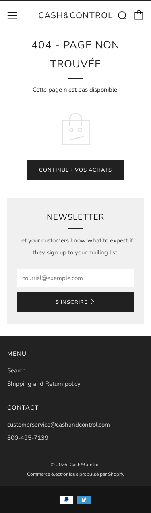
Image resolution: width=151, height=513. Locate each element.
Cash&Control (75, 15)
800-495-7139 (27, 438)
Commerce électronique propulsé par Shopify (75, 474)
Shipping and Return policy (44, 384)
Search (16, 370)
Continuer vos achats (75, 170)
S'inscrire (72, 302)
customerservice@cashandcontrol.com (58, 424)
